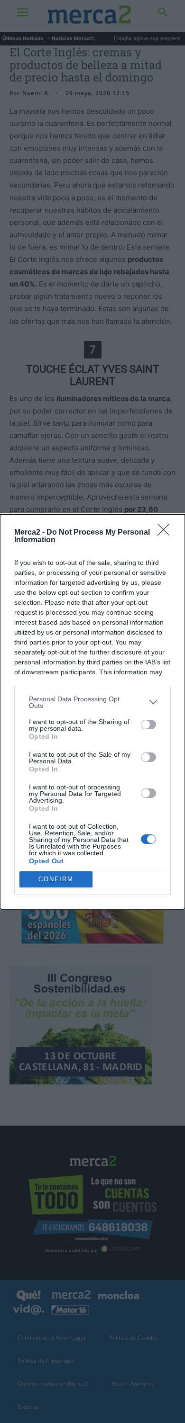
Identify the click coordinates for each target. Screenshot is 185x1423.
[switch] (148, 724)
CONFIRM (56, 879)
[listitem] (92, 702)
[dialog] (92, 711)
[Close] (166, 533)
